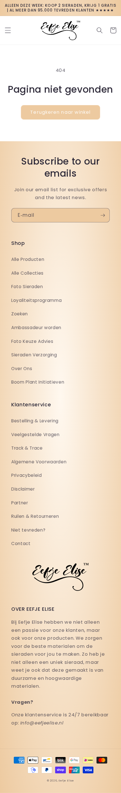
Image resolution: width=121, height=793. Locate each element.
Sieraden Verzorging (34, 355)
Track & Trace (27, 448)
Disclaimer (23, 489)
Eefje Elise (66, 780)
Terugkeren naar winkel (60, 112)
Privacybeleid (26, 475)
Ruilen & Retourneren (35, 516)
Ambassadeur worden (36, 328)
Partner (19, 503)
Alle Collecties (27, 273)
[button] (7, 30)
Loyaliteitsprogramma (36, 300)
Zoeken (19, 314)
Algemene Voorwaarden (38, 462)
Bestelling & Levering (35, 421)
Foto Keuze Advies (32, 341)
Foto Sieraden (27, 287)
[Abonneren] (102, 215)
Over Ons (21, 369)
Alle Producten (27, 259)
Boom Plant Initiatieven (37, 382)
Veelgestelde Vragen (35, 434)
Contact (21, 543)
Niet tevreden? (28, 530)
